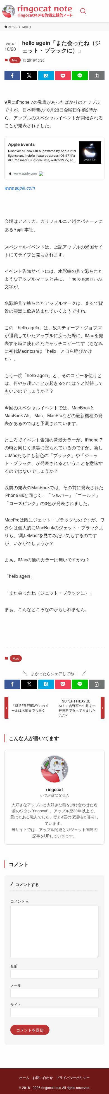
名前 (14, 966)
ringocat (54, 789)
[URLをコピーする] (97, 76)
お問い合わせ (43, 1077)
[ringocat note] (37, 11)
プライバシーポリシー (73, 1077)
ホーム (24, 1077)
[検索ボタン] (83, 11)
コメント (19, 901)
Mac (15, 60)
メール (15, 985)
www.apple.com (19, 188)
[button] (12, 76)
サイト (15, 1004)
